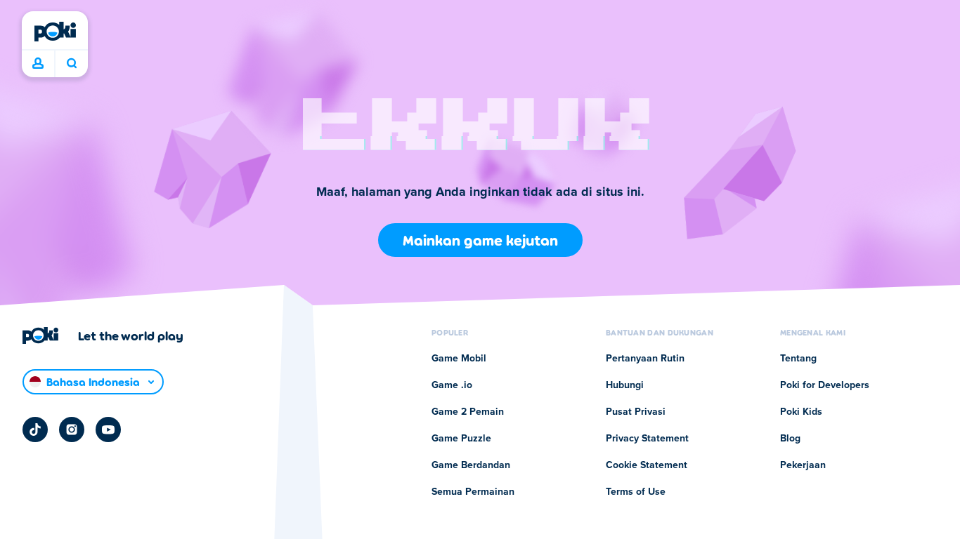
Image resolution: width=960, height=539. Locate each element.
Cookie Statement (646, 465)
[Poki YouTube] (108, 429)
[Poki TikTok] (35, 429)
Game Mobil (459, 359)
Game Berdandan (471, 465)
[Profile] (38, 64)
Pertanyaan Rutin (645, 359)
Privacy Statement (647, 439)
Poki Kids (801, 412)
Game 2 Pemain (468, 412)
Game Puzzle (461, 439)
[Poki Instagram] (71, 429)
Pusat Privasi (636, 412)
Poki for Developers (824, 385)
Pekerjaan (803, 465)
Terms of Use (636, 492)
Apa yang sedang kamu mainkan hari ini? (71, 64)
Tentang (798, 359)
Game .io (452, 385)
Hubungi (625, 385)
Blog (790, 439)
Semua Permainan (473, 492)
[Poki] (55, 31)
